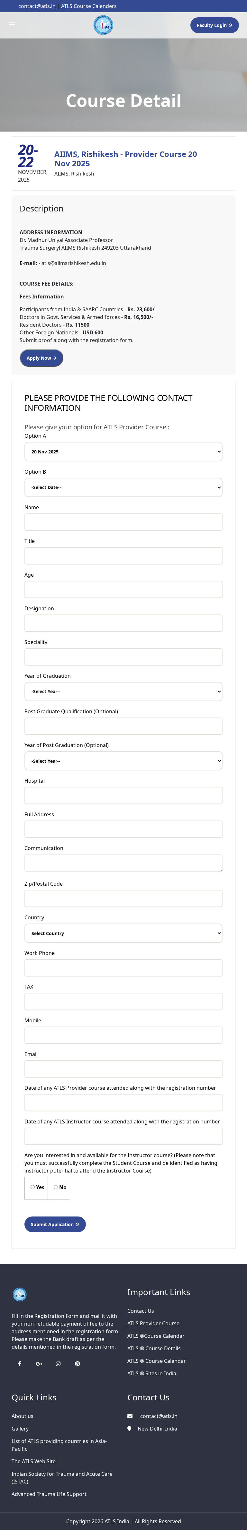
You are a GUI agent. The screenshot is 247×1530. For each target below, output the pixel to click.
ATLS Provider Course (153, 1323)
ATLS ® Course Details (154, 1348)
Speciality (35, 642)
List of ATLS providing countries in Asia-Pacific (59, 1445)
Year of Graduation (47, 675)
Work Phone (39, 953)
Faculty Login (212, 25)
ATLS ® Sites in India (151, 1373)
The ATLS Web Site (34, 1461)
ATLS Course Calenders (89, 6)
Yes (39, 1187)
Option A (35, 435)
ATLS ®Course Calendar (156, 1335)
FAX (28, 986)
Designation (39, 608)
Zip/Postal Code (43, 883)
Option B (35, 471)
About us (22, 1416)
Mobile (32, 1020)
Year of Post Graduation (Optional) (66, 745)
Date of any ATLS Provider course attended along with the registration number (120, 1087)
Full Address (39, 814)
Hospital (34, 780)
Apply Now (39, 358)
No (62, 1187)
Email (31, 1054)
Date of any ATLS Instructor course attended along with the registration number (122, 1121)
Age (29, 574)
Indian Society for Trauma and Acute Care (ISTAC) (62, 1477)
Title (29, 541)
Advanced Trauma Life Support (49, 1494)
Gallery (20, 1428)
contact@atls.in (37, 6)
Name (31, 507)
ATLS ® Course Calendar (156, 1360)
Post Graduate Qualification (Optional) (71, 711)
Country (34, 917)
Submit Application (53, 1224)
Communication (43, 848)
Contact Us (140, 1310)
